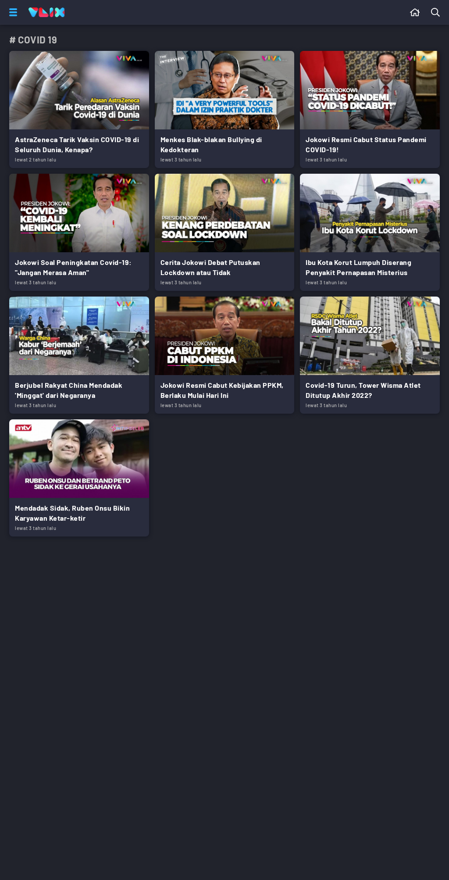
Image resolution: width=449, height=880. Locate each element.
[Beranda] (415, 12)
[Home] (46, 12)
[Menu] (11, 12)
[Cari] (437, 12)
